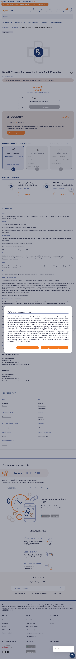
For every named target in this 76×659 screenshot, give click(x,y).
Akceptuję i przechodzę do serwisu (55, 348)
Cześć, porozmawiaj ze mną (63, 649)
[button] (72, 655)
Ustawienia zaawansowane (27, 348)
